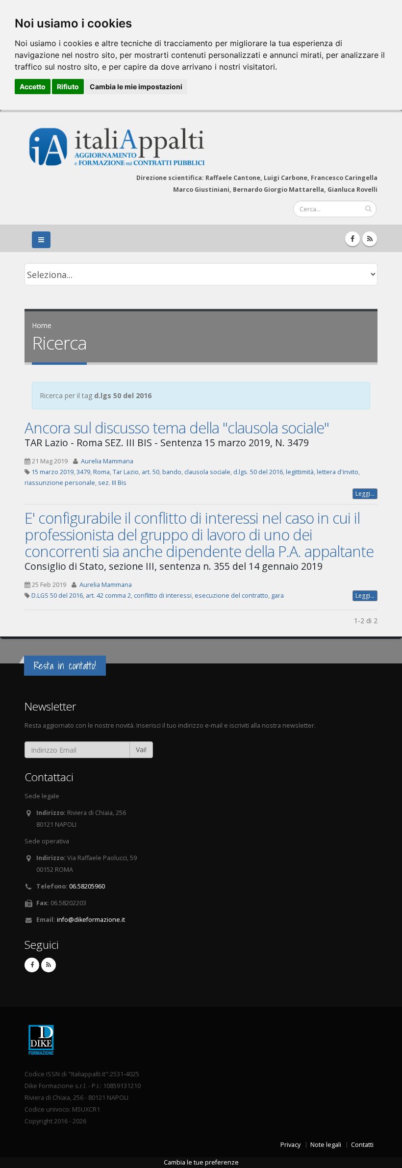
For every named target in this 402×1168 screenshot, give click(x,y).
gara (277, 595)
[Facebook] (352, 238)
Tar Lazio (126, 472)
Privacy (290, 1145)
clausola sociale (207, 472)
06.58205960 (87, 886)
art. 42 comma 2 (108, 595)
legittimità (300, 472)
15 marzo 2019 (52, 472)
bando (171, 472)
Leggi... (365, 493)
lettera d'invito (337, 472)
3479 (83, 472)
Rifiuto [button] (68, 86)
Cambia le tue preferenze (201, 1162)
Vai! (141, 749)
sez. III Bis (112, 483)
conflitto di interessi (163, 595)
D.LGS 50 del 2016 (57, 595)
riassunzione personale (60, 483)
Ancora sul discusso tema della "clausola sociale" (177, 427)
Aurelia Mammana (107, 461)
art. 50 (150, 472)
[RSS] (369, 238)
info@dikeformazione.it (91, 919)
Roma (101, 472)
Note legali (325, 1145)
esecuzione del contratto (231, 595)
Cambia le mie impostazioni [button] (136, 86)
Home (41, 325)
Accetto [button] (33, 86)
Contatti (362, 1145)
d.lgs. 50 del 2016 (258, 472)
